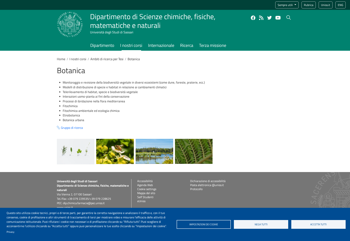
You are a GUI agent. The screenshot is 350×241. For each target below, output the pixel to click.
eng (340, 5)
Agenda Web (145, 185)
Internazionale (161, 45)
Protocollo (196, 189)
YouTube (278, 17)
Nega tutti (261, 224)
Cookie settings (146, 189)
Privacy (10, 232)
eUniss (141, 201)
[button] (75, 151)
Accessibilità (145, 181)
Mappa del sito (146, 193)
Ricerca (186, 45)
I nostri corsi (131, 45)
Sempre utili (285, 5)
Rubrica (308, 5)
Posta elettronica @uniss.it (207, 185)
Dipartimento (102, 45)
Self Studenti (145, 197)
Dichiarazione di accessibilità (207, 181)
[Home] (70, 13)
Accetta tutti (318, 224)
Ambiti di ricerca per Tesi (106, 59)
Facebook (253, 18)
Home (61, 59)
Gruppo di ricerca (72, 128)
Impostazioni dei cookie (203, 224)
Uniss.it (325, 5)
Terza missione (212, 45)
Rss (261, 18)
